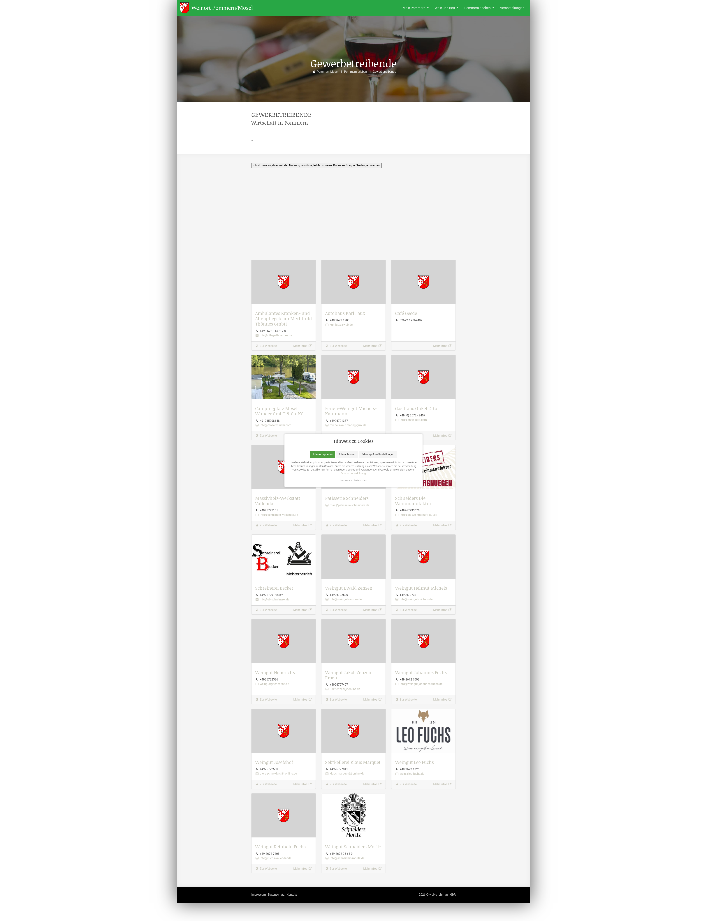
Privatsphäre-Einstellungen (378, 454)
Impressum (346, 480)
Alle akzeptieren (323, 454)
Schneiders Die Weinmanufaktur (413, 500)
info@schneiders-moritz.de (346, 858)
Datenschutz (360, 480)
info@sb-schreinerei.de (274, 599)
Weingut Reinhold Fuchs (280, 847)
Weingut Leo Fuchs (414, 762)
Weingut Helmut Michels (421, 588)
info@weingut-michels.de (415, 599)
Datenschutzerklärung (353, 473)
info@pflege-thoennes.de (275, 335)
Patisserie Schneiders (347, 498)
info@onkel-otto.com (413, 420)
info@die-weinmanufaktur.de (418, 515)
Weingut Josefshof (274, 762)
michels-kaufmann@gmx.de (347, 425)
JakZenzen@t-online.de (344, 689)
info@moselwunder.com (275, 425)
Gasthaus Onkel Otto (416, 408)
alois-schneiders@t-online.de (278, 773)
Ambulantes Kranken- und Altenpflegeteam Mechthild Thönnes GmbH (283, 318)
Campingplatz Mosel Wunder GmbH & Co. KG (279, 411)
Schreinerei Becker (274, 588)
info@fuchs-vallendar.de (275, 858)
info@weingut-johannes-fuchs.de (420, 684)
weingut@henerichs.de (274, 684)
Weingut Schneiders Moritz (353, 847)
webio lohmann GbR (442, 894)
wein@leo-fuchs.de (411, 773)
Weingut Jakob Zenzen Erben (348, 675)
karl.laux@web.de (341, 324)
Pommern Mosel (327, 71)
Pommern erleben (355, 71)
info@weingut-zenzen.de (345, 599)
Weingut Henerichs (275, 672)
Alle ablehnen (347, 454)
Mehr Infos (300, 346)
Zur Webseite (268, 346)
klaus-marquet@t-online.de (346, 773)
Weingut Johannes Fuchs (421, 672)
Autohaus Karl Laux (345, 313)
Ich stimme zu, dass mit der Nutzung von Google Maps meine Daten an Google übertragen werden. (316, 165)
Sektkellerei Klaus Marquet (353, 762)
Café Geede (406, 313)
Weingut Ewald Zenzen (348, 588)
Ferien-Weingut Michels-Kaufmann (351, 411)
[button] (416, 8)
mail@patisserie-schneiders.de (349, 505)
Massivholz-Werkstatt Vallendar (277, 500)
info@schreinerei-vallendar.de (278, 515)
